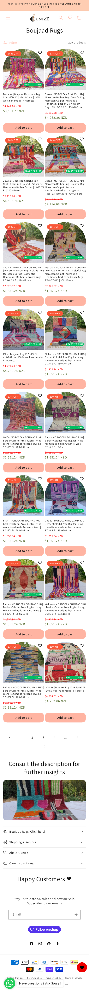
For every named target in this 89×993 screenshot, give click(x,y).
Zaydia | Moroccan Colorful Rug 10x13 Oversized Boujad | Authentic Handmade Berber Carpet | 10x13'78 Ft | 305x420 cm (23, 185)
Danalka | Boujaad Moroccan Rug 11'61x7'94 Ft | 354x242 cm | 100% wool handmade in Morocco (22, 97)
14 (77, 737)
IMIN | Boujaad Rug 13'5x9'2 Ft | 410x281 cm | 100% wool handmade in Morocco (23, 357)
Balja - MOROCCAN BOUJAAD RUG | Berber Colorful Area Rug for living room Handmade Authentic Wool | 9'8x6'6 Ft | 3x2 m (64, 442)
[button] (8, 17)
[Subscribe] (76, 914)
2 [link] (32, 737)
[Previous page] (9, 737)
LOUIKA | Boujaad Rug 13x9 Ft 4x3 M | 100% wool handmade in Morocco (65, 689)
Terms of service (73, 977)
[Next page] (44, 746)
